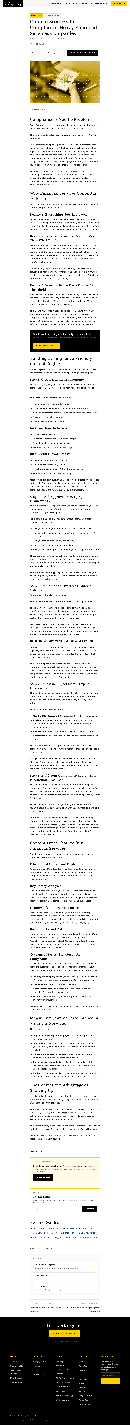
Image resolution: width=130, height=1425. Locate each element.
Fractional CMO (16, 1366)
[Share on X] (40, 44)
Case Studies (83, 1366)
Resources (100, 3)
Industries (70, 3)
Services (55, 3)
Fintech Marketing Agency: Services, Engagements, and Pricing (63, 1228)
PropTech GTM (62, 1369)
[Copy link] (46, 44)
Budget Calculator (85, 1395)
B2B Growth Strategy (64, 1395)
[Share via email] (43, 44)
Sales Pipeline (16, 1382)
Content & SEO (36, 15)
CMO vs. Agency (63, 1400)
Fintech (36, 1370)
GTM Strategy (16, 1378)
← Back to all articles (41, 1248)
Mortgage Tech (39, 1361)
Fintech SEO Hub (53, 15)
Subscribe (89, 1209)
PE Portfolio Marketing (65, 1378)
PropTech (37, 1366)
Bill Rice (35, 39)
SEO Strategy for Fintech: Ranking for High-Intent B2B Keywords (64, 1233)
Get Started (119, 3)
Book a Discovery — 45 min (82, 53)
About (80, 1361)
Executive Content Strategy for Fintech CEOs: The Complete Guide (65, 1237)
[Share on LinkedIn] (37, 44)
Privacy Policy (84, 1404)
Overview (14, 1361)
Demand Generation (64, 1382)
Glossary (82, 1383)
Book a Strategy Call (46, 346)
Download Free (43, 1177)
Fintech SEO (61, 1374)
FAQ (80, 1375)
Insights (85, 3)
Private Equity (39, 1375)
